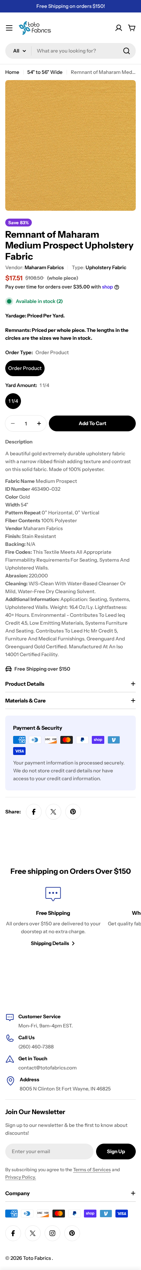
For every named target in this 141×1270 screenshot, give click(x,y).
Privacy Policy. (20, 1177)
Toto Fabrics (37, 1258)
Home (12, 72)
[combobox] (70, 51)
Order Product (25, 368)
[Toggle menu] (9, 28)
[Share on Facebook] (34, 812)
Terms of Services (92, 1170)
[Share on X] (53, 812)
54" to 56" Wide (45, 72)
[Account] (119, 28)
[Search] (127, 51)
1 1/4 (13, 401)
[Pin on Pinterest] (73, 812)
